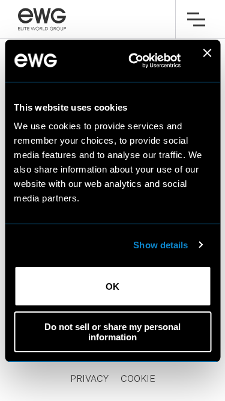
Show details (160, 245)
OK (112, 286)
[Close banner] (207, 61)
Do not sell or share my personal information (112, 332)
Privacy (89, 379)
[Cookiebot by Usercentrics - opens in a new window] (134, 61)
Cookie (138, 379)
